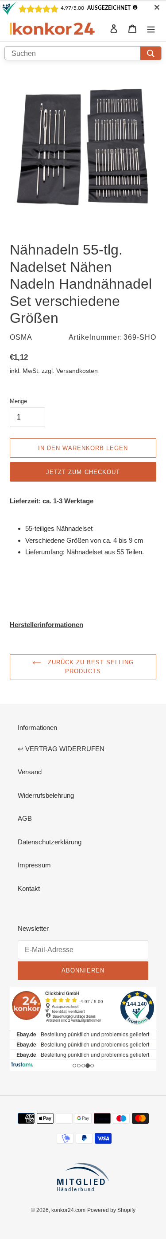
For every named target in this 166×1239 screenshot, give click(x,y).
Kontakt (29, 888)
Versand (30, 772)
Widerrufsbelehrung (46, 795)
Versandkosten (77, 370)
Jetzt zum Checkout (83, 471)
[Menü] (151, 28)
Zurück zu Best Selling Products (90, 666)
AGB (25, 818)
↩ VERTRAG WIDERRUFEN (61, 749)
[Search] (150, 53)
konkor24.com (68, 1210)
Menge (18, 400)
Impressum (34, 865)
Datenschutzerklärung (49, 842)
